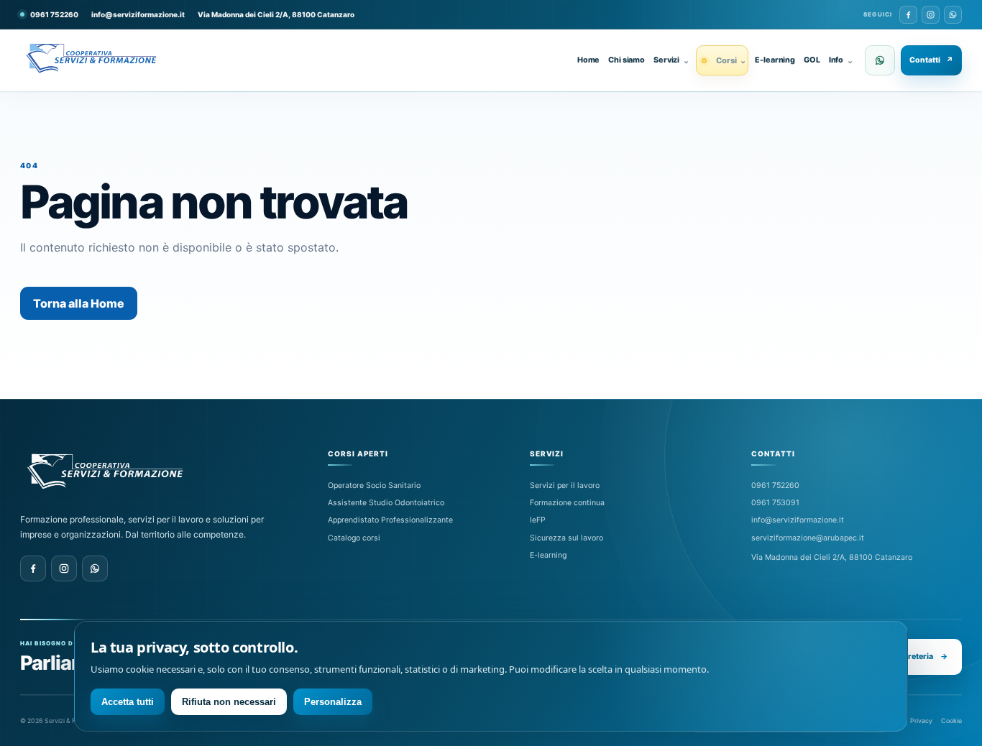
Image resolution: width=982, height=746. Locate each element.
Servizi (671, 60)
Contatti (931, 60)
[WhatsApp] (953, 15)
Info (841, 60)
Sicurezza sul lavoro (566, 538)
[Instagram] (931, 15)
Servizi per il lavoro (565, 485)
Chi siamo (626, 60)
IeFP (538, 520)
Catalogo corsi (354, 538)
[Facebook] (908, 15)
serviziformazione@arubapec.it (807, 538)
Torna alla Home (78, 303)
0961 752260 (775, 485)
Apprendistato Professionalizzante (390, 520)
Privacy (921, 720)
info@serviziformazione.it (138, 14)
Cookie (951, 720)
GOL (812, 60)
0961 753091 (775, 502)
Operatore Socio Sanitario (374, 485)
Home (588, 60)
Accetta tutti (127, 701)
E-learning (775, 60)
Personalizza (333, 701)
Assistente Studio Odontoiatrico (386, 502)
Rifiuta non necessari (229, 701)
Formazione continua (567, 502)
